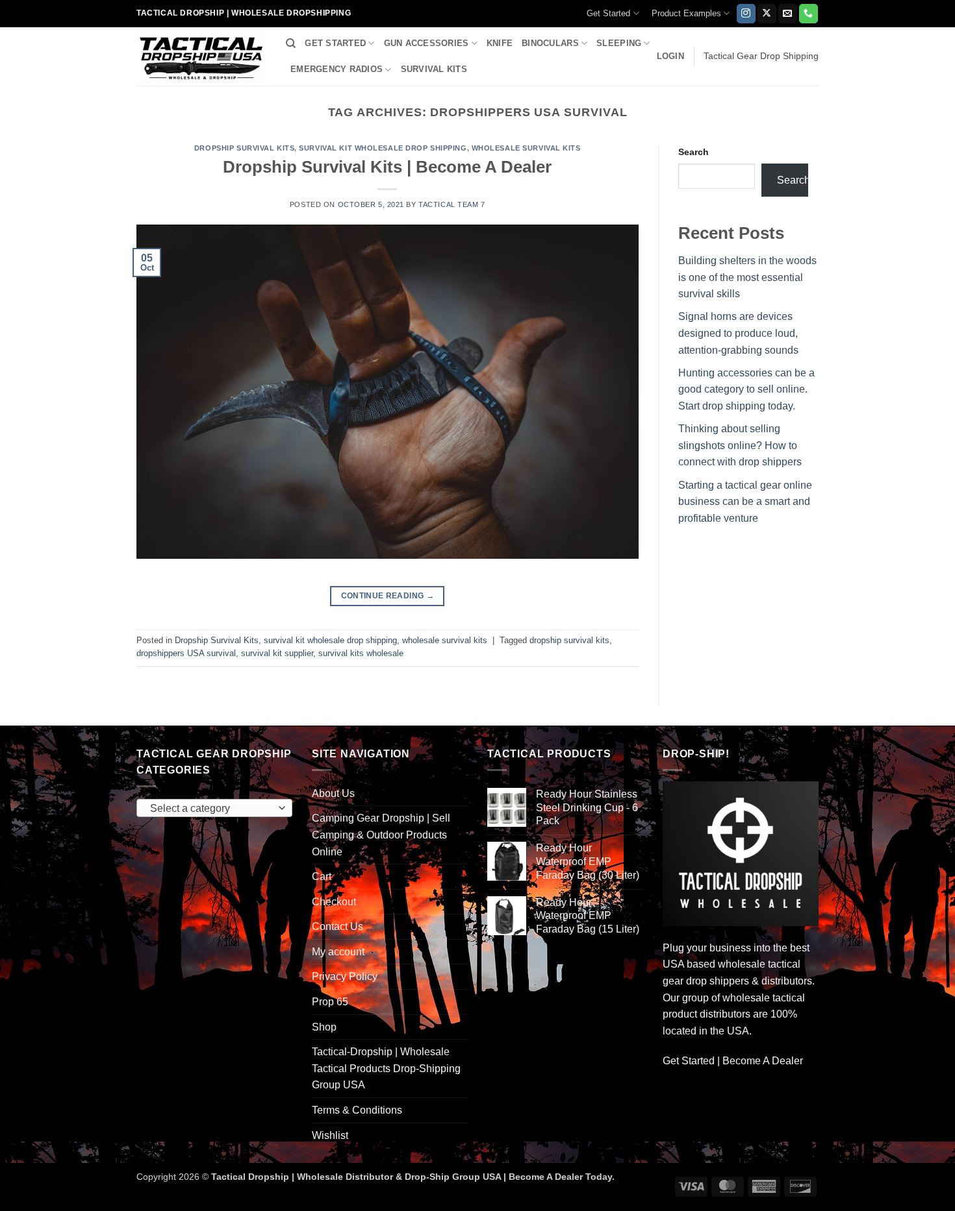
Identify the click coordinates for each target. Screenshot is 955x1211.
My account (338, 951)
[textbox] (211, 809)
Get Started (608, 13)
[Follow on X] (767, 13)
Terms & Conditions (357, 1110)
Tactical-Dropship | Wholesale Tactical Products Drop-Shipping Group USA (386, 1068)
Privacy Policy (344, 976)
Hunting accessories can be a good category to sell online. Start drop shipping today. (746, 389)
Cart (321, 876)
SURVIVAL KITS (434, 69)
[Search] (291, 43)
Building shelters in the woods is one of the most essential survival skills (747, 277)
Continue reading (388, 595)
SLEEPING (618, 43)
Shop (324, 1027)
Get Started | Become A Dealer (733, 1060)
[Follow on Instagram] (746, 13)
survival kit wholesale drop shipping (382, 148)
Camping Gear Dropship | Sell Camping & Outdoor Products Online (381, 835)
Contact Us (337, 926)
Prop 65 (330, 1001)
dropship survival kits (569, 640)
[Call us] (808, 13)
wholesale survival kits (526, 148)
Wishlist (330, 1135)
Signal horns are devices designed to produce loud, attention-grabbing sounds (738, 333)
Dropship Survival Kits (244, 148)
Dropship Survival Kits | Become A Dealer (387, 167)
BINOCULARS (550, 43)
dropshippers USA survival (186, 653)
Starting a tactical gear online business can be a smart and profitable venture (745, 502)
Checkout (334, 901)
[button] (670, 56)
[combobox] (214, 808)
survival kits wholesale (360, 653)
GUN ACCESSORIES (426, 43)
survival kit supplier (277, 653)
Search (693, 152)
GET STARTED (335, 43)
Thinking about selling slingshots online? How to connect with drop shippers (740, 445)
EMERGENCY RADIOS (336, 69)
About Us (333, 793)
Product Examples (686, 13)
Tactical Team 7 (451, 204)
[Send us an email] (787, 13)
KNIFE (500, 43)
